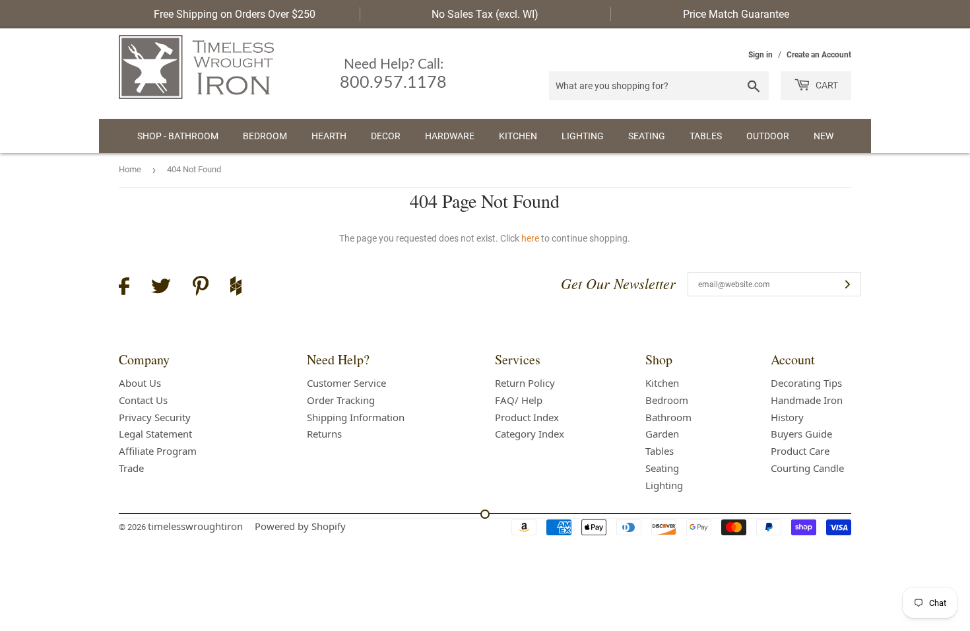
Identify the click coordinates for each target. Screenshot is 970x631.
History (787, 417)
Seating (646, 136)
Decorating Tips (806, 382)
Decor (386, 136)
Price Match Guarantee (736, 14)
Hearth (328, 136)
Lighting (583, 136)
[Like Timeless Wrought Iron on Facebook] (124, 288)
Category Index (529, 433)
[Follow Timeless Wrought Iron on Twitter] (161, 288)
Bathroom (668, 417)
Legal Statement (155, 433)
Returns (324, 433)
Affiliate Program (158, 450)
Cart (826, 85)
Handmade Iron (807, 400)
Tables (706, 136)
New (823, 136)
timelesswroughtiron (195, 526)
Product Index (527, 417)
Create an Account (819, 54)
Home (130, 169)
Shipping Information (355, 417)
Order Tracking (341, 400)
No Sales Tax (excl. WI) (485, 14)
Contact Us (143, 400)
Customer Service (346, 382)
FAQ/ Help (518, 400)
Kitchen (518, 136)
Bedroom (265, 136)
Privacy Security (155, 417)
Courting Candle (807, 468)
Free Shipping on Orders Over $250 (234, 14)
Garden (662, 433)
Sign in (760, 54)
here (530, 238)
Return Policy (525, 382)
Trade (131, 468)
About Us (140, 382)
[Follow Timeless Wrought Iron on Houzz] (235, 288)
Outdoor (767, 136)
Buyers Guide (801, 433)
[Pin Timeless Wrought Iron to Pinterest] (200, 288)
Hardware (449, 136)
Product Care (800, 450)
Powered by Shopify (300, 526)
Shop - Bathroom (177, 136)
